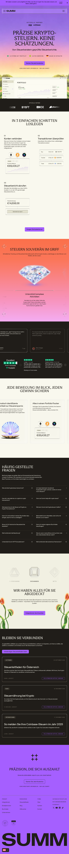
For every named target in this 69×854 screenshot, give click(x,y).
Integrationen (6, 802)
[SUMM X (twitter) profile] (54, 808)
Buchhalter (5, 809)
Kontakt (39, 809)
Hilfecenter (23, 809)
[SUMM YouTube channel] (57, 808)
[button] (64, 11)
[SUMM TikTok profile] (63, 808)
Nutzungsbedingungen (59, 801)
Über (38, 802)
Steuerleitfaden (24, 802)
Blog (21, 805)
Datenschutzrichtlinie (60, 799)
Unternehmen (6, 812)
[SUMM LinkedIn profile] (60, 808)
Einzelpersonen (6, 805)
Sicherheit (56, 804)
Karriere (39, 805)
